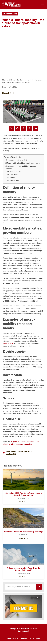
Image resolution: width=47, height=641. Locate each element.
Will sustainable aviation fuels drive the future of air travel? (23, 569)
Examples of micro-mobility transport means (21, 167)
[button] (11, 128)
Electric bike (14, 180)
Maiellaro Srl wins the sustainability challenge (23, 532)
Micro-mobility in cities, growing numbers (23, 163)
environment (11, 451)
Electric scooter (15, 172)
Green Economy (10, 13)
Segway (12, 177)
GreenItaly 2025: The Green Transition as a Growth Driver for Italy (23, 494)
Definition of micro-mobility (17, 160)
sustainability (11, 454)
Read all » (23, 502)
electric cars (8, 344)
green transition (25, 451)
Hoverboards (14, 175)
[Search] (39, 587)
